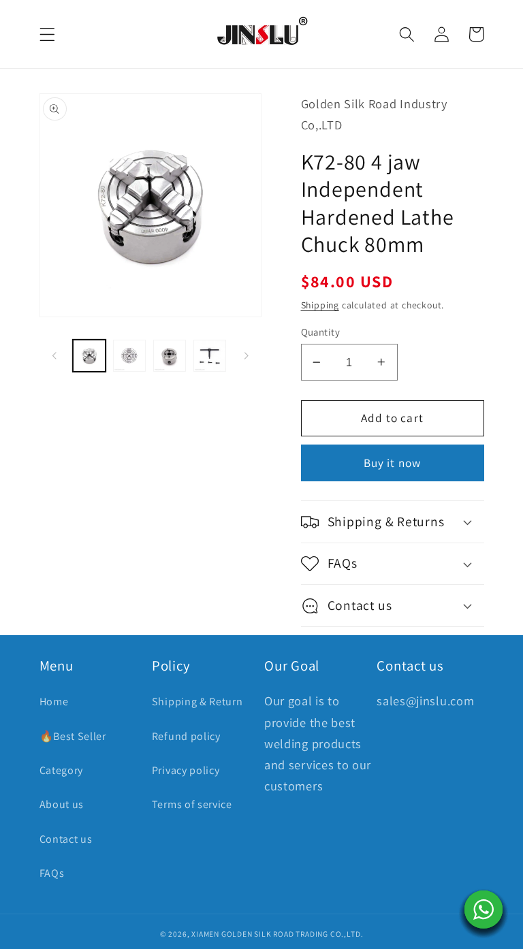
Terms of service (192, 804)
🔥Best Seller (72, 736)
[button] (47, 34)
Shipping (320, 305)
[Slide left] (54, 355)
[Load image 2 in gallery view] (129, 356)
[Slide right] (247, 355)
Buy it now (393, 462)
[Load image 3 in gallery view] (169, 356)
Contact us (66, 839)
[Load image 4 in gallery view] (209, 356)
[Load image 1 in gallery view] (89, 356)
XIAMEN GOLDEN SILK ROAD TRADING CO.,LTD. (277, 934)
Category (61, 770)
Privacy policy (186, 770)
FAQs (52, 873)
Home (54, 701)
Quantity (320, 331)
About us (61, 804)
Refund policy (186, 736)
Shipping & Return (197, 701)
